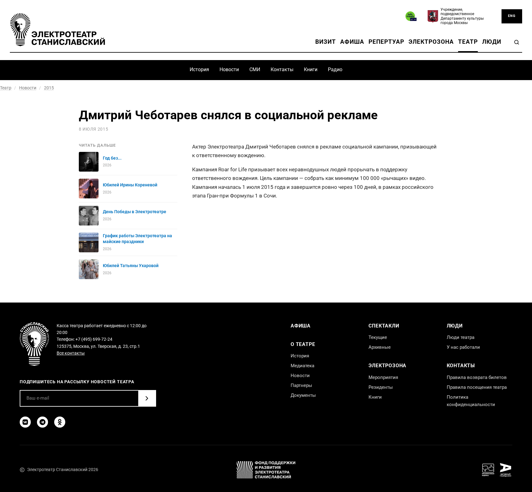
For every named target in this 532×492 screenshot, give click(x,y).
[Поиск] (516, 42)
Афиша (352, 41)
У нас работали (463, 347)
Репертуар (387, 41)
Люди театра (460, 337)
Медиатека (302, 365)
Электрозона (431, 41)
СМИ (254, 69)
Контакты (282, 69)
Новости (229, 69)
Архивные (380, 347)
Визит (325, 41)
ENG (512, 16)
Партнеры (301, 385)
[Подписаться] (146, 398)
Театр (468, 41)
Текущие (378, 337)
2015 (49, 87)
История (199, 69)
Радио (335, 69)
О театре (303, 344)
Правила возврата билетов (477, 377)
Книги (310, 69)
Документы (303, 395)
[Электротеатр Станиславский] (57, 29)
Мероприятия (383, 377)
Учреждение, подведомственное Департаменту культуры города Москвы (462, 16)
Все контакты (71, 353)
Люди (491, 41)
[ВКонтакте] (25, 422)
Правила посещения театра (477, 387)
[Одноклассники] (59, 422)
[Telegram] (42, 422)
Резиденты (381, 387)
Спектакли (384, 326)
